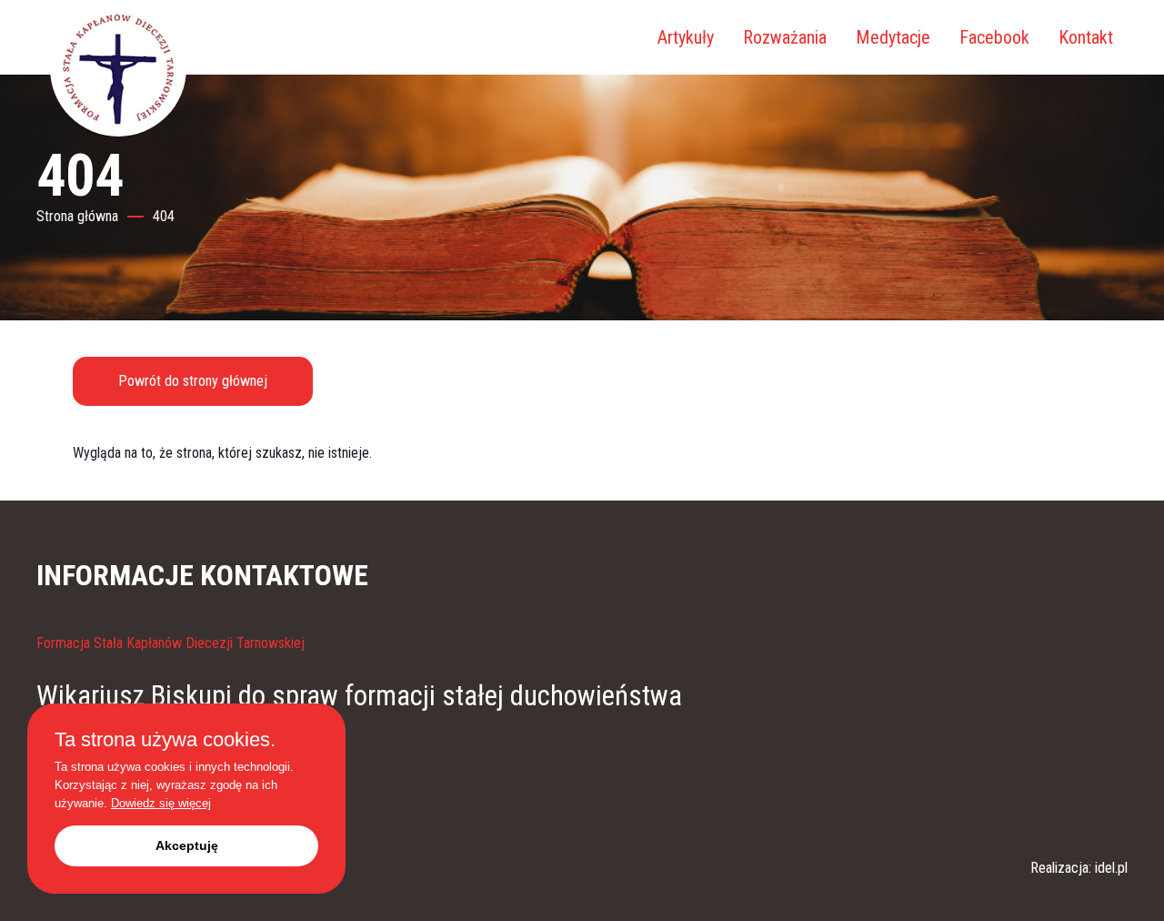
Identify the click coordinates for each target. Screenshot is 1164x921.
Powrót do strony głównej (192, 381)
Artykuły (685, 37)
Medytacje (893, 37)
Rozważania (785, 37)
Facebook (994, 37)
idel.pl (1111, 867)
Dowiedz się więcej (161, 803)
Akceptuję (187, 845)
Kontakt (1086, 37)
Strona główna (77, 216)
